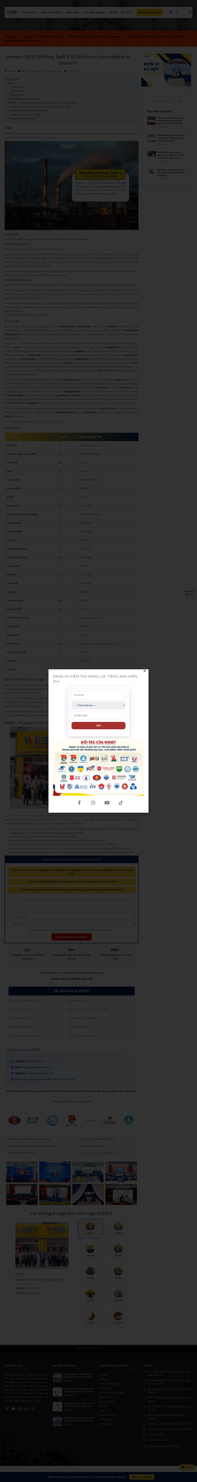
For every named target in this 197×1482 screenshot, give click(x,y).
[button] (144, 670)
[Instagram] (93, 802)
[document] (98, 741)
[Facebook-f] (79, 802)
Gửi (98, 725)
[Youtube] (107, 802)
